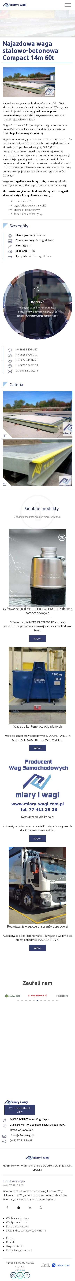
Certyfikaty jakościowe (19, 1250)
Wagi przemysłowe (17, 1222)
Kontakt (11, 1242)
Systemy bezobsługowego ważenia (26, 1230)
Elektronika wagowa (17, 1226)
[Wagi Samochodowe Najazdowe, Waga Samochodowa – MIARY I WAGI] (14, 5)
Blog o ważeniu (14, 1246)
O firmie (10, 1238)
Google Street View (22, 1109)
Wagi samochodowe (17, 1218)
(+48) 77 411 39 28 (21, 1140)
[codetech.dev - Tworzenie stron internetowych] (61, 1265)
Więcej (37, 638)
